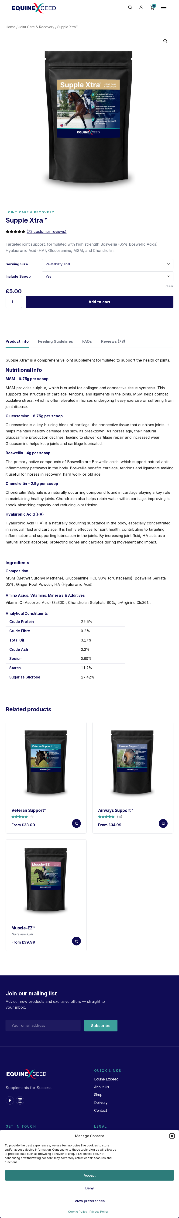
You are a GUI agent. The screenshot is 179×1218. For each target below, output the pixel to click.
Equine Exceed (106, 1079)
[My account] (141, 7)
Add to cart (100, 302)
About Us (101, 1087)
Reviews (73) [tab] (113, 341)
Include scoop (18, 276)
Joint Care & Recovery (36, 27)
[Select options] (76, 823)
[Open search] (130, 7)
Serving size (17, 264)
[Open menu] (163, 7)
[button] (172, 1136)
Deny (89, 1188)
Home (10, 27)
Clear (169, 286)
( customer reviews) (46, 231)
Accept (90, 1175)
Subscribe (100, 1025)
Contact (100, 1110)
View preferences (90, 1201)
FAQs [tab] (87, 341)
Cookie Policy (77, 1211)
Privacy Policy (99, 1211)
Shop (98, 1095)
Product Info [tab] (17, 341)
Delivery (101, 1102)
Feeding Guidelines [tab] (55, 341)
